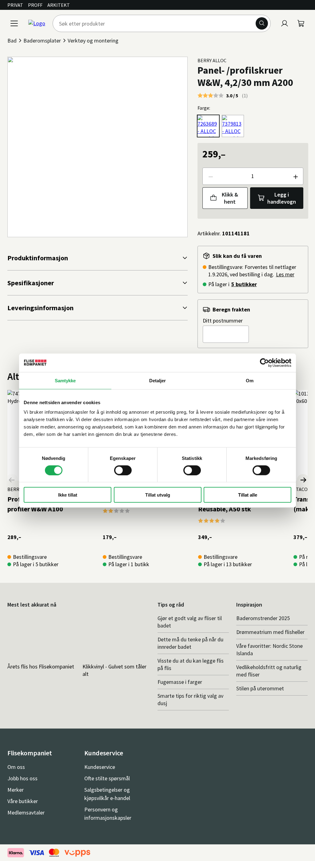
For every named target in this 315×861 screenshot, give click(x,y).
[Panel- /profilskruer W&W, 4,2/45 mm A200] (233, 126)
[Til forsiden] (36, 23)
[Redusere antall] (210, 176)
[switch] (123, 470)
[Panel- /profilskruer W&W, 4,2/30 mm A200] (208, 126)
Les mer (285, 274)
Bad (12, 40)
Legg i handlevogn (281, 198)
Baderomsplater (42, 40)
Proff (35, 5)
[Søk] (262, 23)
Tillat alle (247, 495)
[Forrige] (12, 480)
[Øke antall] (295, 176)
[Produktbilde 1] (97, 147)
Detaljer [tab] (157, 380)
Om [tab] (249, 380)
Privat (15, 5)
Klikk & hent (230, 198)
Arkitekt (58, 5)
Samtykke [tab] (65, 380)
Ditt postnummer (223, 320)
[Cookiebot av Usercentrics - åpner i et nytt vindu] (264, 362)
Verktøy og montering (93, 40)
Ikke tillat (67, 495)
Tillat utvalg (157, 495)
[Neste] (303, 480)
